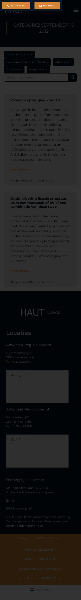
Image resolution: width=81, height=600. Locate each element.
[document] (40, 300)
